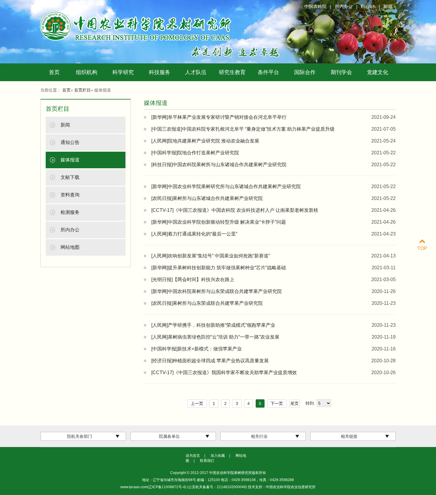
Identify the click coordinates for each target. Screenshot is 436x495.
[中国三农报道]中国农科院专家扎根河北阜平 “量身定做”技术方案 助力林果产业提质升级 (243, 129)
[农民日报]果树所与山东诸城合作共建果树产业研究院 (207, 198)
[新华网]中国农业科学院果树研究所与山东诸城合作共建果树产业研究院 (226, 186)
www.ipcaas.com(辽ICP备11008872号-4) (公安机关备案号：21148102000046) (184, 487)
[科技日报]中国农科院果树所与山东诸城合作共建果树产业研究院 (219, 164)
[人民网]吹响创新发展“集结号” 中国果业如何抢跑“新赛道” (210, 255)
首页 (54, 72)
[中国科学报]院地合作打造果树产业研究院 (195, 152)
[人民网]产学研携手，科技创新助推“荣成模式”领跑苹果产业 (213, 325)
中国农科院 (315, 6)
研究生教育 (232, 72)
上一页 (197, 403)
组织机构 (86, 72)
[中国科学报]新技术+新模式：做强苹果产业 (196, 348)
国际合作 (305, 72)
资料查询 (70, 194)
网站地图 (70, 247)
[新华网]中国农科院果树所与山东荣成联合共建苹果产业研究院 (216, 291)
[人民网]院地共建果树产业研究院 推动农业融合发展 (205, 140)
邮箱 (388, 6)
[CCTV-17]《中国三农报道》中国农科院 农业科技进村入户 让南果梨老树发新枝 (234, 210)
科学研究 (123, 72)
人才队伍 (195, 72)
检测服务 (70, 212)
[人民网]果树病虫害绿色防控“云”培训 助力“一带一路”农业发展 (215, 336)
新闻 (65, 124)
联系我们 (207, 461)
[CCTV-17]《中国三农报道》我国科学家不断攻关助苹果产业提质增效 (224, 372)
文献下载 (70, 177)
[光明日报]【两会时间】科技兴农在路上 (192, 279)
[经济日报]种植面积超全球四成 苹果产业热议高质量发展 (210, 360)
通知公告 (70, 142)
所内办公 (344, 6)
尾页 (294, 403)
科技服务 (159, 72)
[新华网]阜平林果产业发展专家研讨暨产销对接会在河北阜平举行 (219, 117)
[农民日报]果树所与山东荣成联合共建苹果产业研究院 (207, 303)
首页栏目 (82, 90)
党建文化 (377, 72)
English (368, 6)
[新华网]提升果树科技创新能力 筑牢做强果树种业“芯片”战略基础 (218, 267)
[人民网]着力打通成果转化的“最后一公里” (194, 233)
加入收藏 (218, 456)
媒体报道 (70, 159)
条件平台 (268, 72)
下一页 (276, 403)
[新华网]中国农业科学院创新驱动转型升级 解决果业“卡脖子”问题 (218, 222)
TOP (422, 248)
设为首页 (193, 456)
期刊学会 (341, 72)
